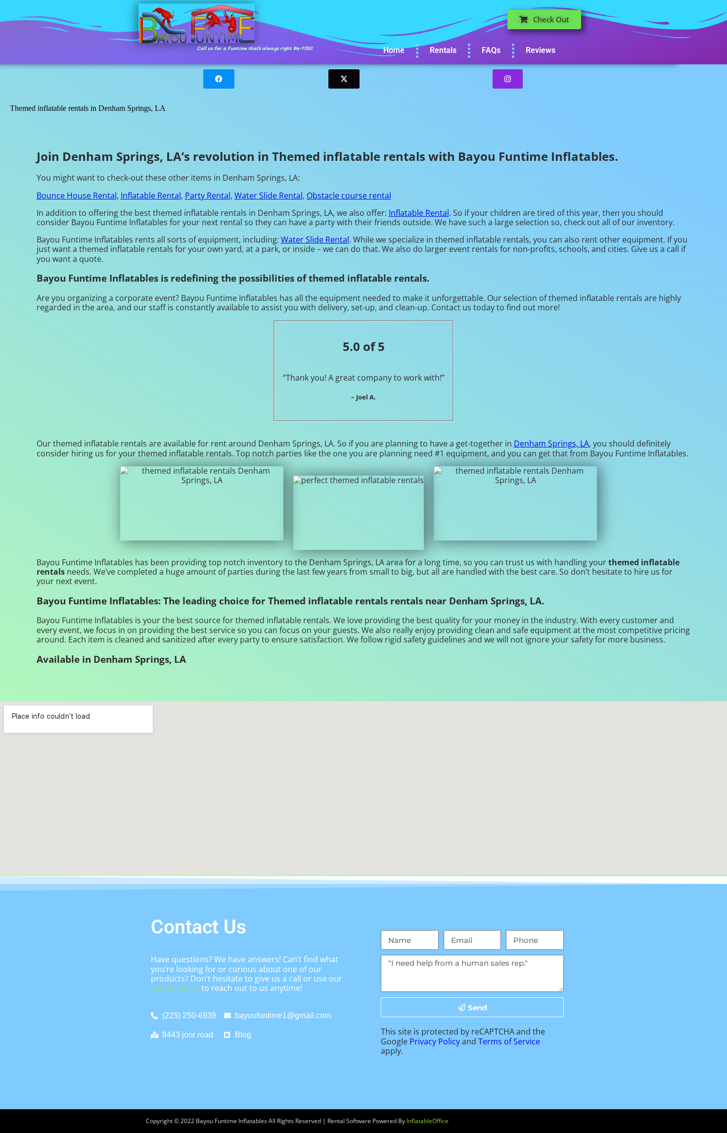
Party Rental (207, 195)
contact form (175, 988)
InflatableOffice (428, 1121)
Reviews (540, 50)
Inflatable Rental (151, 195)
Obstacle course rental (349, 195)
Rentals (443, 50)
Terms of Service (509, 1041)
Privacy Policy (434, 1041)
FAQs (491, 50)
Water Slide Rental (268, 195)
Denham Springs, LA (551, 443)
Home (394, 50)
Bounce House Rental (77, 195)
